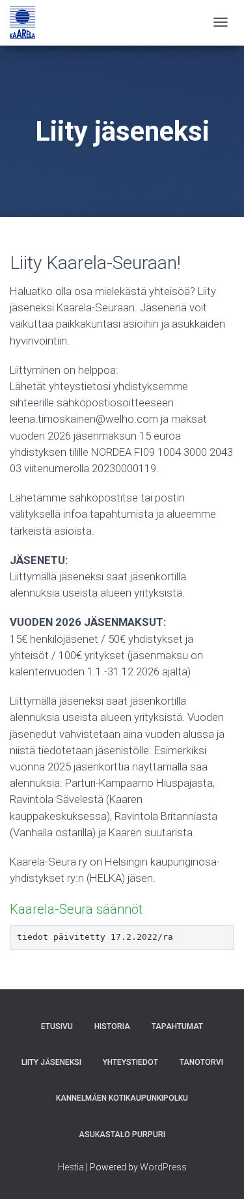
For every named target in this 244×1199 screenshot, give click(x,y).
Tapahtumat (177, 1026)
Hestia (71, 1167)
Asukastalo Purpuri (122, 1134)
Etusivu (57, 1026)
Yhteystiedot (130, 1062)
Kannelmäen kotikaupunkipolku (122, 1098)
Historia (112, 1026)
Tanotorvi (201, 1062)
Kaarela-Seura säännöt (78, 909)
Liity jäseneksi (51, 1062)
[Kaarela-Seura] (22, 23)
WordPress (163, 1167)
